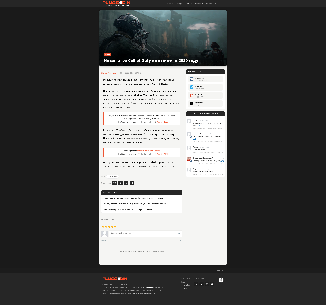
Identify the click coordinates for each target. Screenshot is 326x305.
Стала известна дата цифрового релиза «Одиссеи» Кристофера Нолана (133, 198)
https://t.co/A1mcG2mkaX (148, 150)
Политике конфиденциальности (143, 293)
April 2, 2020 (162, 121)
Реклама (184, 288)
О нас (183, 282)
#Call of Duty (112, 176)
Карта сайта (185, 285)
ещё (200, 125)
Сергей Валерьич (200, 133)
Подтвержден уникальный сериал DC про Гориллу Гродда (127, 209)
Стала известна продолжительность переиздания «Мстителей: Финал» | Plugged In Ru (224, 163)
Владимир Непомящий (203, 158)
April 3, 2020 (162, 154)
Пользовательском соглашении (114, 296)
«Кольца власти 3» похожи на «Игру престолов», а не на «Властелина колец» (135, 203)
